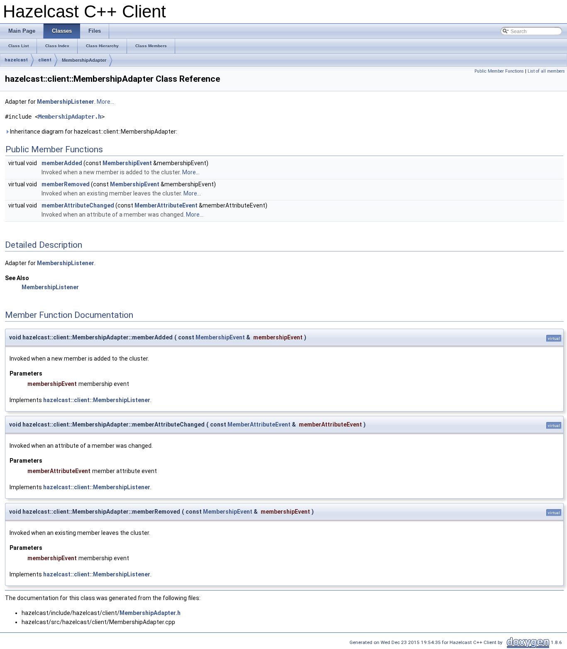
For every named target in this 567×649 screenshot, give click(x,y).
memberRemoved (66, 184)
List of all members (546, 71)
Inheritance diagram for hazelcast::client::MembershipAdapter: (93, 131)
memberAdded (62, 163)
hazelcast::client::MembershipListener (96, 400)
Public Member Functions (499, 71)
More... (105, 101)
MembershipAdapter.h (69, 116)
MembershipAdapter (84, 60)
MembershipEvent (127, 163)
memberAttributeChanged (78, 205)
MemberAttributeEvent (166, 205)
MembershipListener (65, 101)
